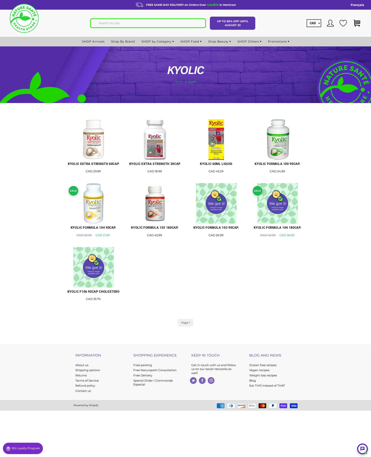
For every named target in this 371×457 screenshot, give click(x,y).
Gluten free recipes (263, 365)
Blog (252, 380)
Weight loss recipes (263, 375)
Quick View (93, 150)
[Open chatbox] (362, 448)
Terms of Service (87, 380)
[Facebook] (202, 380)
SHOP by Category (156, 41)
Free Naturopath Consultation (155, 370)
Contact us (83, 391)
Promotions (278, 41)
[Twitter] (193, 380)
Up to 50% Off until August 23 (232, 23)
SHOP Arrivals (93, 41)
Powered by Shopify (85, 405)
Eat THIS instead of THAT (267, 385)
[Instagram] (211, 380)
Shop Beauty (218, 41)
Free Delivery (142, 375)
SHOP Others (248, 41)
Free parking (142, 365)
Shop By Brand (123, 41)
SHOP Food (190, 41)
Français (357, 5)
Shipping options (87, 370)
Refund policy (85, 385)
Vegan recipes (259, 370)
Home (178, 82)
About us (81, 365)
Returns (81, 375)
